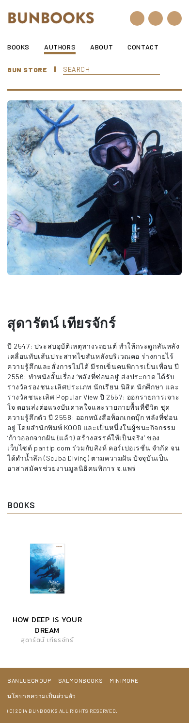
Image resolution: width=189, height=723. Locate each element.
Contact (142, 47)
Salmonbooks (80, 680)
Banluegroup (29, 680)
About (101, 47)
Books (18, 47)
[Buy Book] (57, 569)
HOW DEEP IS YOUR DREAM (47, 625)
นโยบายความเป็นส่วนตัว (41, 695)
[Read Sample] (37, 569)
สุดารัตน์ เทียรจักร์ (47, 639)
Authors (60, 47)
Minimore (124, 680)
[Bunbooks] (50, 17)
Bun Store (27, 69)
